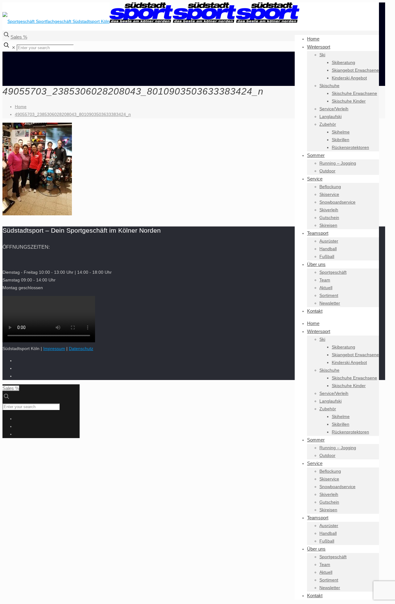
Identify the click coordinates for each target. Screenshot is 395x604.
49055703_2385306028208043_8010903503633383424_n (73, 114)
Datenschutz (81, 348)
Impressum (54, 348)
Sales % (18, 37)
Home (21, 106)
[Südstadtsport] (150, 21)
